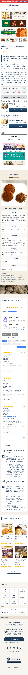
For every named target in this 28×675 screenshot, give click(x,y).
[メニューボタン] (2, 5)
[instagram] (14, 648)
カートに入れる (18, 110)
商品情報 (10, 140)
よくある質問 (16, 140)
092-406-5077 (12, 632)
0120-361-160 (13, 624)
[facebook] (7, 648)
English (13, 651)
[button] (2, 24)
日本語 (10, 651)
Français (17, 651)
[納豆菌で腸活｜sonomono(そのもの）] (14, 5)
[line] (17, 648)
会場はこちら (23, 1)
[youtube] (20, 648)
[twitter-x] (11, 648)
